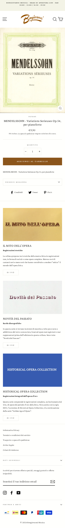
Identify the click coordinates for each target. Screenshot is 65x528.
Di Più (11, 418)
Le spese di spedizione (26, 134)
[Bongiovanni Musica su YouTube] (18, 493)
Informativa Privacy (11, 430)
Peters (32, 116)
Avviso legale (8, 445)
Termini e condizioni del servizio (16, 435)
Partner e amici (12, 504)
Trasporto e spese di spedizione (16, 440)
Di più (11, 272)
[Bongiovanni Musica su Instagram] (5, 493)
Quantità (32, 145)
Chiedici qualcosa (16, 182)
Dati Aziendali (11, 460)
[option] (32, 4)
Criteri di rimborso (11, 450)
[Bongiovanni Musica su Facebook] (12, 493)
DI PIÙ (11, 345)
